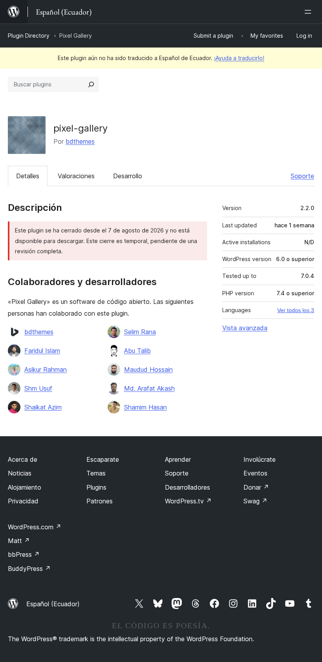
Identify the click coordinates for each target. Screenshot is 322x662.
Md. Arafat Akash (149, 388)
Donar (256, 487)
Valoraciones (76, 176)
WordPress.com (34, 527)
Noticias (19, 473)
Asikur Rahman (45, 369)
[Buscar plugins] (91, 84)
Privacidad (23, 501)
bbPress (24, 554)
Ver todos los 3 (295, 310)
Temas (96, 473)
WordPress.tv (188, 501)
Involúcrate (259, 459)
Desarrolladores (187, 487)
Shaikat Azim (43, 407)
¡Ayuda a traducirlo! (239, 58)
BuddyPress (29, 568)
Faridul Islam (42, 351)
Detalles (27, 176)
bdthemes (80, 141)
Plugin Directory (28, 35)
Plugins (96, 487)
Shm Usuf (38, 388)
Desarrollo (127, 176)
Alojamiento (24, 487)
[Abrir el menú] (309, 12)
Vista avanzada (244, 328)
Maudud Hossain (148, 369)
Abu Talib (137, 351)
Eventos (255, 473)
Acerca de (22, 459)
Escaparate (102, 459)
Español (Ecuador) (53, 604)
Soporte (302, 176)
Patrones (99, 501)
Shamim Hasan (145, 407)
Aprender (178, 459)
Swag (255, 501)
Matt (19, 541)
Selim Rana (140, 332)
